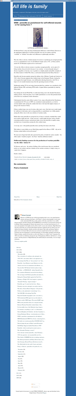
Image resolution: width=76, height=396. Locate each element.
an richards (20, 159)
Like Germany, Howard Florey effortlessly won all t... (30, 342)
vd (53, 159)
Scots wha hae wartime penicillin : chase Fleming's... (30, 332)
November (20, 349)
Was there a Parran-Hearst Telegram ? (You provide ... (31, 288)
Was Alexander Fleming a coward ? (26, 330)
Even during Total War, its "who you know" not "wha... (31, 261)
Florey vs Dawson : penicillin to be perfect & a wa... (30, 346)
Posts (33, 384)
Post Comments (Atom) (26, 199)
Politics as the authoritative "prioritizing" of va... (29, 291)
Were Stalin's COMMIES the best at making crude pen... (31, 337)
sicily (51, 159)
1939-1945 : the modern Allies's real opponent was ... (30, 258)
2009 (17, 378)
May (19, 363)
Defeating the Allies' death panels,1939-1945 (30, 16)
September (20, 354)
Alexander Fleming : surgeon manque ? (27, 281)
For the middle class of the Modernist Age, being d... (30, 307)
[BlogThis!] (45, 157)
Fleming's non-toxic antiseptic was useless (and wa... (30, 286)
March (19, 368)
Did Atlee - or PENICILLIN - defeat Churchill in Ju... (30, 270)
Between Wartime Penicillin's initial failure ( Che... (30, 305)
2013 (17, 250)
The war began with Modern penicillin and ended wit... (31, 274)
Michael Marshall (26, 215)
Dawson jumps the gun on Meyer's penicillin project (30, 323)
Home (15, 16)
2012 (17, 252)
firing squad (29, 159)
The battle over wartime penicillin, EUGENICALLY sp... (31, 321)
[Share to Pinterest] (49, 157)
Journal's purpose (48, 16)
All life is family (30, 6)
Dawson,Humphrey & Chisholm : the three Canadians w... (31, 312)
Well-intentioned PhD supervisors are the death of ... (30, 298)
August (20, 356)
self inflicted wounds (44, 159)
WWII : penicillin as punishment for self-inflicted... (30, 316)
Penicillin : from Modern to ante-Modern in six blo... (30, 263)
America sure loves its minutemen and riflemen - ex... (30, 265)
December (20, 254)
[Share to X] (47, 157)
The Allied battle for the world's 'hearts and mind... (30, 344)
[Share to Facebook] (48, 157)
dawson (24, 159)
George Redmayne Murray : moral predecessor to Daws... (31, 314)
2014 (17, 247)
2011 (17, 373)
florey (34, 159)
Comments (35, 387)
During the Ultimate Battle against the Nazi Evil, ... (30, 277)
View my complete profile (21, 241)
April (19, 365)
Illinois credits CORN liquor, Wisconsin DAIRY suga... (31, 300)
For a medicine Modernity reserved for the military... (30, 272)
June (19, 361)
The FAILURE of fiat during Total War (27, 293)
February (20, 370)
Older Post (59, 197)
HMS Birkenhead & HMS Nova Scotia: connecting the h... (32, 318)
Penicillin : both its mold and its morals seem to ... (30, 328)
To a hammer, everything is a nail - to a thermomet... (30, 309)
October (20, 351)
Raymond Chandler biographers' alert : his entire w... (30, 295)
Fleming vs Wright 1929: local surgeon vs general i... (30, 279)
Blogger (44, 393)
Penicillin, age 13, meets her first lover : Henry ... (29, 284)
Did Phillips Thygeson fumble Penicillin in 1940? (29, 325)
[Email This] (44, 157)
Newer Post (17, 197)
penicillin (38, 159)
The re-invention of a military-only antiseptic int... (30, 256)
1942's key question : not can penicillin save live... (30, 335)
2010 (17, 375)
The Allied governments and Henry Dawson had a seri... (31, 339)
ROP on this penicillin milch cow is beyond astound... (30, 302)
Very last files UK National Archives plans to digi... (30, 268)
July (19, 358)
